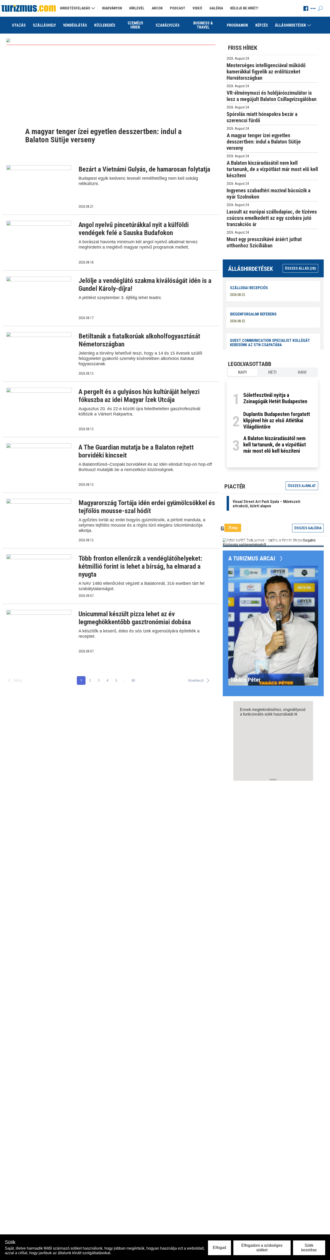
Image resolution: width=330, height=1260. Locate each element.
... (125, 680)
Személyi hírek (135, 25)
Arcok (157, 8)
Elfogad (219, 1248)
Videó (197, 8)
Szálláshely (44, 25)
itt (295, 714)
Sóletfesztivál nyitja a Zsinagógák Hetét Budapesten (275, 398)
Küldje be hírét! (244, 8)
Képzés (261, 25)
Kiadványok (112, 8)
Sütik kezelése (309, 1247)
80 (133, 680)
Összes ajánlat (302, 486)
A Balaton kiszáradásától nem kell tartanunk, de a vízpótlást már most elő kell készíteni (274, 444)
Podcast (177, 8)
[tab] (243, 372)
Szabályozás (167, 25)
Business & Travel (203, 25)
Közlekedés (104, 25)
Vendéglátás (75, 25)
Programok (237, 25)
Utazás (19, 25)
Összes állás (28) (300, 268)
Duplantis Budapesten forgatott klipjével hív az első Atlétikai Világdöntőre (276, 420)
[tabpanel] (272, 423)
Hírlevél (136, 8)
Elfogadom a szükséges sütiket (261, 1247)
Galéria (216, 8)
